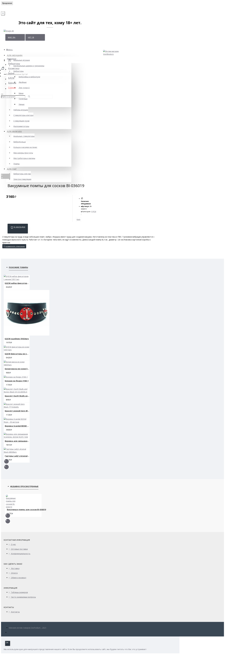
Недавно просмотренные (24, 486)
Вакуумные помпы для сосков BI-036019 (26, 509)
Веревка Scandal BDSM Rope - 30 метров (17, 426)
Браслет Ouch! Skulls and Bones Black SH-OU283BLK (17, 396)
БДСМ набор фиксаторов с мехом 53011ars (17, 283)
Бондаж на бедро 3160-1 (17, 381)
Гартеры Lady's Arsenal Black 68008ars (17, 456)
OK (7, 643)
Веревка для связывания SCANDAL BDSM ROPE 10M (17, 441)
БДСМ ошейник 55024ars (17, 338)
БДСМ (93, 211)
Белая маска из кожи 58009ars (17, 368)
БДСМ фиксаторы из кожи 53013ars (17, 354)
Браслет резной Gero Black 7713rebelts (17, 411)
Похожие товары (18, 267)
